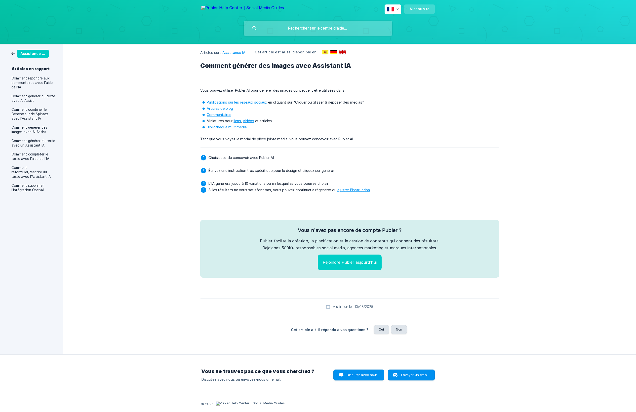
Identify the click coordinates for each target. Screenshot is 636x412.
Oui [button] (381, 329)
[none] (242, 8)
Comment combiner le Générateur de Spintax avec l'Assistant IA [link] (29, 114)
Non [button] (399, 329)
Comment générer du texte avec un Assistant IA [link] (33, 143)
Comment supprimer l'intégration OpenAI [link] (27, 188)
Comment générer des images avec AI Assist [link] (29, 129)
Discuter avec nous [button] (362, 375)
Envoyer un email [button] (414, 375)
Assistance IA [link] (233, 52)
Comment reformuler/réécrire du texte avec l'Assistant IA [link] (31, 172)
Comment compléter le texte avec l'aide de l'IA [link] (30, 156)
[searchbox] (318, 28)
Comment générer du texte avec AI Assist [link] (33, 98)
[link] (30, 53)
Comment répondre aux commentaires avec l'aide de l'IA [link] (32, 82)
